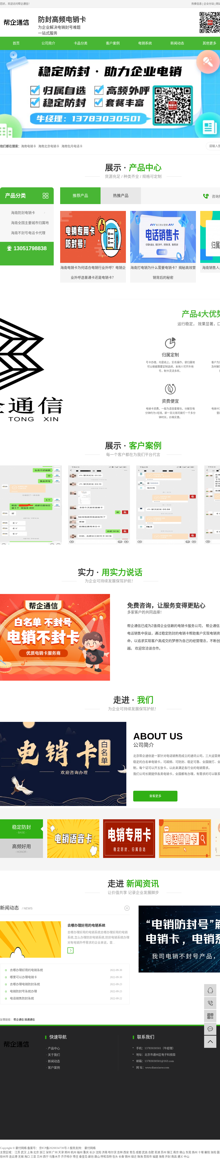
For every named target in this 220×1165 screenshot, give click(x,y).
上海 (30, 1152)
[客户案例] (31, 504)
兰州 (39, 1156)
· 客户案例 (53, 1067)
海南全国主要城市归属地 (30, 223)
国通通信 (29, 1019)
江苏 (17, 1152)
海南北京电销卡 (48, 146)
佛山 (182, 1152)
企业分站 (209, 3)
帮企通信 (19, 1019)
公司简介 (48, 43)
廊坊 (91, 1156)
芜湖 (157, 1152)
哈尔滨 (112, 1152)
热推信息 (196, 3)
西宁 (46, 1156)
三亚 (33, 1156)
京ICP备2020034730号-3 (54, 1148)
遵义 (180, 1156)
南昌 (174, 1156)
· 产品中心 (53, 1048)
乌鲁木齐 (54, 1156)
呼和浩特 (106, 1156)
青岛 (132, 1152)
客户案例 (113, 43)
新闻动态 (177, 43)
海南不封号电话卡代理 (28, 233)
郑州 (67, 1152)
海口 (27, 1156)
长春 (121, 1156)
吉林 (120, 1152)
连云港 (13, 1156)
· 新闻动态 (53, 1061)
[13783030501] (210, 1003)
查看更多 (155, 796)
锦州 (127, 1156)
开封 (168, 1156)
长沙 (92, 1152)
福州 (79, 1152)
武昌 (145, 1152)
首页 (16, 43)
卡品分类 (80, 43)
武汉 (23, 1152)
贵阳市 (148, 1156)
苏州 (163, 1152)
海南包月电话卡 (71, 146)
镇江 (170, 1152)
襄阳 (207, 1152)
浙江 (42, 1152)
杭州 (73, 1152)
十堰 (201, 1152)
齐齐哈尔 (66, 1156)
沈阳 (98, 1152)
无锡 (21, 1156)
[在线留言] (210, 1029)
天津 (61, 1152)
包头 (115, 1156)
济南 (104, 1152)
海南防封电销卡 (23, 213)
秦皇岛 (83, 1156)
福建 (155, 1156)
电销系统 (145, 43)
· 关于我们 (53, 1054)
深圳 (48, 1152)
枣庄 (75, 1156)
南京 (176, 1152)
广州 (55, 1152)
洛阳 (213, 1152)
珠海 (140, 1156)
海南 (161, 1156)
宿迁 (134, 1156)
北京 (36, 1152)
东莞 (188, 1152)
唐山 (97, 1156)
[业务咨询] (210, 990)
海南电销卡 (28, 146)
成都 (138, 1152)
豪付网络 (90, 1148)
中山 (186, 1156)
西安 (126, 1152)
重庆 (86, 1152)
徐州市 (4, 1156)
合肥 (151, 1152)
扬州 (194, 1152)
